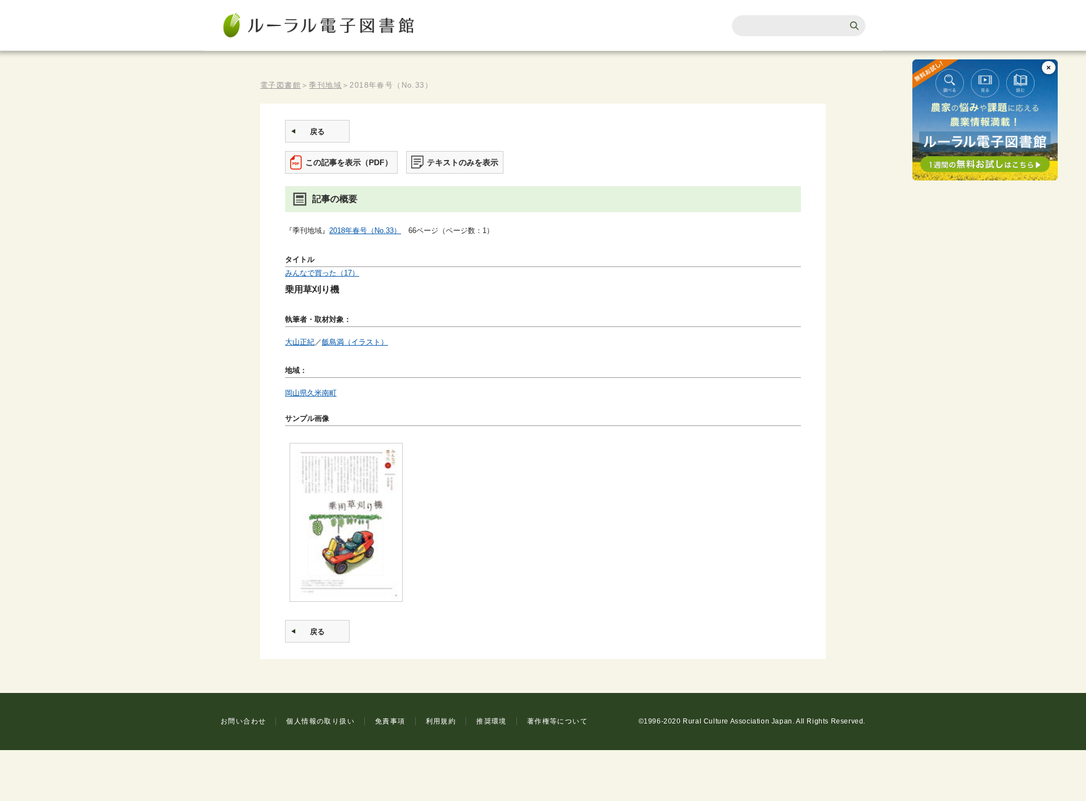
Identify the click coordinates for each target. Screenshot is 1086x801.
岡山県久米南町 (311, 393)
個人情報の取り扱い (320, 721)
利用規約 (441, 721)
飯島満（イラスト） (355, 342)
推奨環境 (491, 721)
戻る (317, 131)
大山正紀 (299, 342)
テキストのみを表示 (462, 162)
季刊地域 (325, 85)
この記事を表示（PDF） (349, 162)
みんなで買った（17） (322, 273)
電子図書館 (280, 85)
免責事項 (390, 721)
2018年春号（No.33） (365, 230)
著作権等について (557, 721)
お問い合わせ (243, 721)
